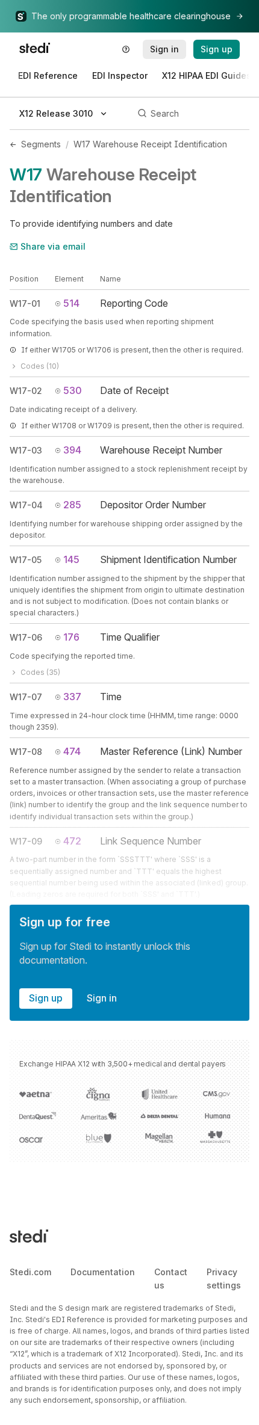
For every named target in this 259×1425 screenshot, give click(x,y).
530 (72, 390)
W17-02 (26, 391)
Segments (41, 144)
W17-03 (26, 450)
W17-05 (26, 560)
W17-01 (25, 303)
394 (72, 450)
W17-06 (26, 637)
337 (72, 697)
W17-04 (26, 505)
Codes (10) (39, 366)
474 (72, 751)
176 (71, 637)
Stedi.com (30, 1272)
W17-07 (26, 697)
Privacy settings (224, 1278)
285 (72, 505)
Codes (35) (40, 672)
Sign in (102, 998)
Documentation (102, 1272)
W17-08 (26, 751)
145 (71, 559)
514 (71, 303)
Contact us (170, 1278)
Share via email (53, 246)
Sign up (46, 998)
